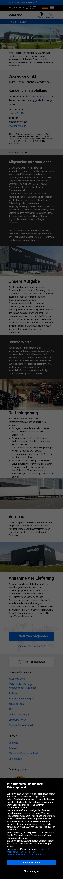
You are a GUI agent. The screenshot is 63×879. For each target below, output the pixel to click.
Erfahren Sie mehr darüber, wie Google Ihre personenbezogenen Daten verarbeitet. (29, 852)
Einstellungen (31, 871)
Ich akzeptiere (31, 862)
